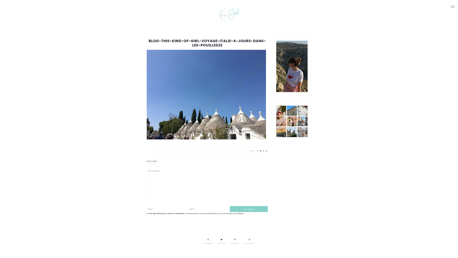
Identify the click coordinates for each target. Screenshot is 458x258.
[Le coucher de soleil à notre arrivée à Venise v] (281, 132)
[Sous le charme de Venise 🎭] (292, 121)
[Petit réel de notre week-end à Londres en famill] (292, 132)
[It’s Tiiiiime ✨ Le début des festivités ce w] (281, 111)
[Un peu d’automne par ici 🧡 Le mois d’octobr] (281, 121)
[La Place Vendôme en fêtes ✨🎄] (292, 111)
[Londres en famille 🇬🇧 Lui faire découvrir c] (303, 132)
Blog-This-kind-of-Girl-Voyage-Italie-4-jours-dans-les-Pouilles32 (207, 43)
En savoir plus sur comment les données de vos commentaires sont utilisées (215, 213)
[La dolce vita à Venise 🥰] (303, 121)
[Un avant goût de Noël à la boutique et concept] (303, 111)
